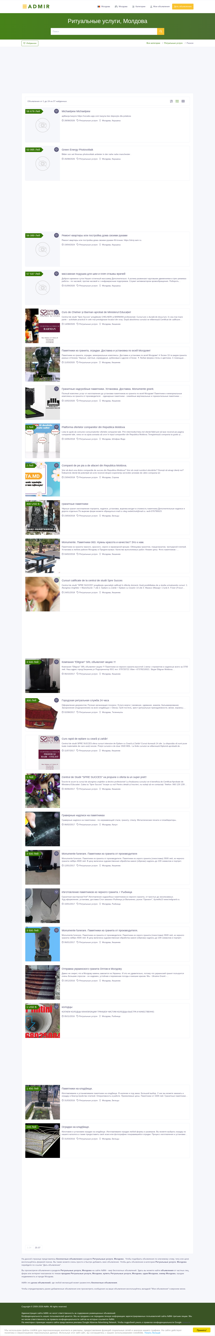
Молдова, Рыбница (111, 904)
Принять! (202, 1330)
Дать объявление (183, 6)
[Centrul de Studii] (42, 790)
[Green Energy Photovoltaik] (42, 163)
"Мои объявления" (160, 1289)
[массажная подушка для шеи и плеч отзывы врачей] (42, 287)
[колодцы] (42, 1020)
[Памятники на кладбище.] (42, 1102)
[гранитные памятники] (42, 517)
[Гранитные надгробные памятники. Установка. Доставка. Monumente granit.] (42, 402)
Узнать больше (152, 1332)
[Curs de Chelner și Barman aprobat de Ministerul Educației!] (42, 326)
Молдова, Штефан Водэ (113, 439)
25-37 (37, 1247)
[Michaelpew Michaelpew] (42, 125)
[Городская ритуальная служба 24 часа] (42, 714)
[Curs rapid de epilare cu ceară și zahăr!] (42, 752)
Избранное (31, 43)
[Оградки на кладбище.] (42, 1140)
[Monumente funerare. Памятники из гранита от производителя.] (42, 944)
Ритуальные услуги (173, 43)
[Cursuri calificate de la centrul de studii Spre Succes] (42, 594)
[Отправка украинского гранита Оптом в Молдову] (42, 982)
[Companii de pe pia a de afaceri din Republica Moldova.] (42, 479)
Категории (140, 6)
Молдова (105, 6)
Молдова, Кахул (109, 824)
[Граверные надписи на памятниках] (42, 829)
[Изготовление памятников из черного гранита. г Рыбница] (42, 905)
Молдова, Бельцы (110, 516)
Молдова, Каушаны (111, 120)
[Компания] (42, 675)
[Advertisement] (108, 69)
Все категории (153, 43)
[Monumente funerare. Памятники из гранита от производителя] (42, 867)
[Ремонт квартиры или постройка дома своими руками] (42, 249)
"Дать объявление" (52, 1265)
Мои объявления (161, 6)
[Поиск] (160, 31)
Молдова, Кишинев (111, 324)
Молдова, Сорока (110, 477)
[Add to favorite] (56, 111)
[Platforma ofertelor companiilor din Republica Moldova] (42, 440)
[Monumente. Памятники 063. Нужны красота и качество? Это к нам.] (42, 556)
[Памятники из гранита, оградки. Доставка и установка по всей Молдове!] (42, 364)
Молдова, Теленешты (112, 712)
